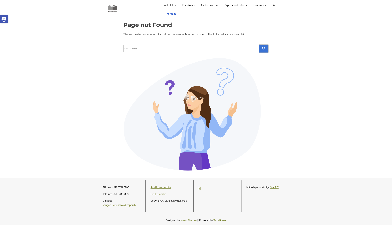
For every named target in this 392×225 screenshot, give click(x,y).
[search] (264, 48)
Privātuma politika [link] (161, 187)
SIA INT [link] (274, 187)
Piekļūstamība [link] (158, 194)
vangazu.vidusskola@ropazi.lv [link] (119, 205)
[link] (4, 19)
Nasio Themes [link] (189, 220)
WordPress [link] (219, 220)
